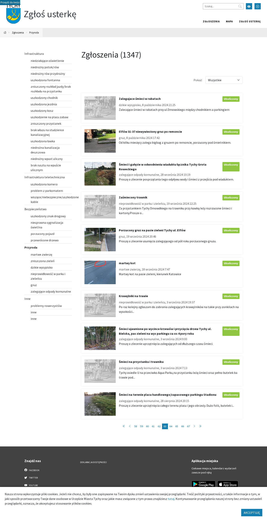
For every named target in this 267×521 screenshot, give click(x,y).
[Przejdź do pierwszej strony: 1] (124, 426)
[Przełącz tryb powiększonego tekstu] (257, 6)
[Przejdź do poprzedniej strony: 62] (130, 426)
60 (147, 426)
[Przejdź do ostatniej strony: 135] (200, 426)
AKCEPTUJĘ (252, 513)
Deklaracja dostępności (93, 462)
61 (153, 426)
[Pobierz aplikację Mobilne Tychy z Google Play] (203, 484)
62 (159, 426)
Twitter (33, 477)
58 (135, 426)
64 (170, 426)
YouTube (33, 485)
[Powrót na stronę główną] (5, 32)
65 (176, 426)
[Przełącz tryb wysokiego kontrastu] (249, 6)
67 (188, 426)
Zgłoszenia (211, 21)
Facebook (34, 470)
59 (141, 426)
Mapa (229, 21)
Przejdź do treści (10, 2)
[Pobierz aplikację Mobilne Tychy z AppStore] (227, 484)
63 (165, 426)
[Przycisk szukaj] (240, 6)
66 (182, 426)
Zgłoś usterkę (250, 21)
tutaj (171, 499)
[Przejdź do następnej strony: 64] (194, 426)
